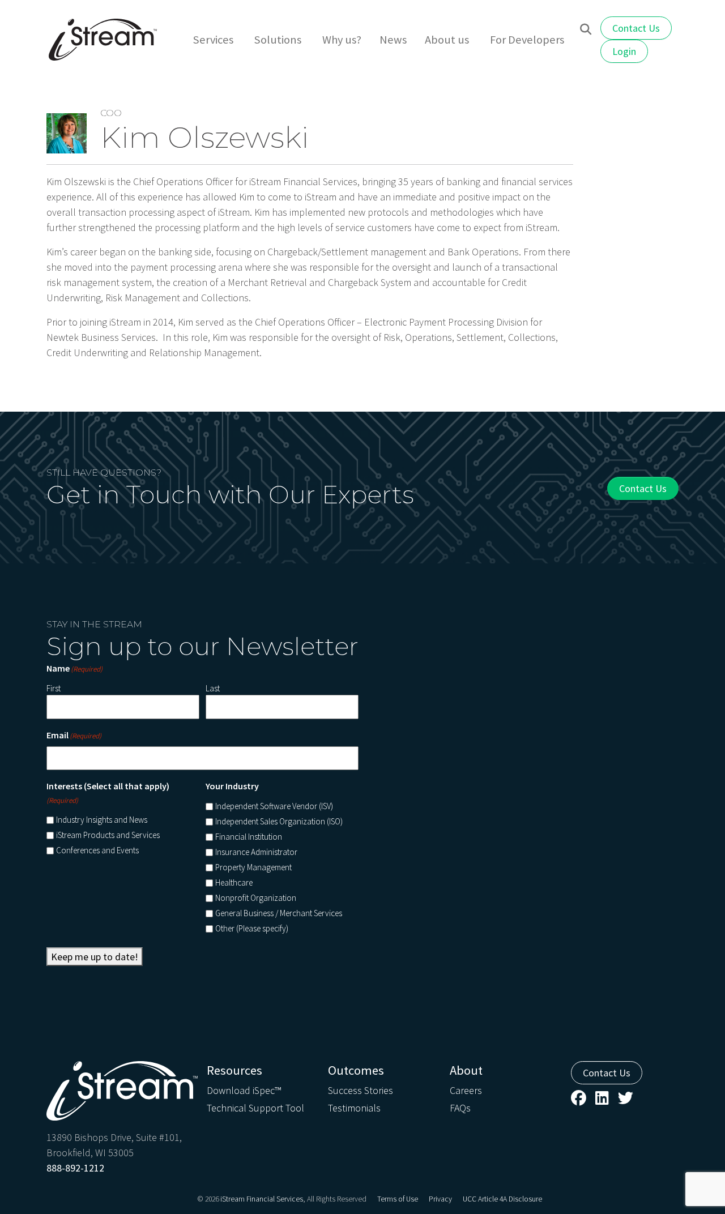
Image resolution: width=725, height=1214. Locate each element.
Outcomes (356, 1070)
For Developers (527, 39)
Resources (234, 1070)
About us (447, 39)
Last (213, 688)
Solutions (277, 39)
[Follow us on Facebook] (578, 1098)
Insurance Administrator (256, 852)
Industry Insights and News (101, 819)
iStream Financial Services (261, 1199)
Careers (466, 1090)
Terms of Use (397, 1199)
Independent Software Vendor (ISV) (274, 806)
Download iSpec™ (244, 1090)
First (53, 688)
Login (624, 51)
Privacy (440, 1199)
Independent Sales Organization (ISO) (279, 821)
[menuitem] (214, 39)
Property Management (253, 867)
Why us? (341, 39)
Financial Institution (248, 836)
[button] (585, 29)
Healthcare (234, 882)
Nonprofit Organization (255, 897)
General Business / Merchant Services (278, 913)
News (393, 39)
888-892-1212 (75, 1167)
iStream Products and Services (108, 835)
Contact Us (636, 28)
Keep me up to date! (94, 956)
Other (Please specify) (251, 928)
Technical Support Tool (255, 1107)
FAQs (460, 1107)
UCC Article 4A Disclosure (502, 1199)
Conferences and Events (97, 850)
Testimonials (354, 1107)
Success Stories (360, 1090)
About (466, 1070)
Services (213, 39)
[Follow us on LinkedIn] (602, 1098)
